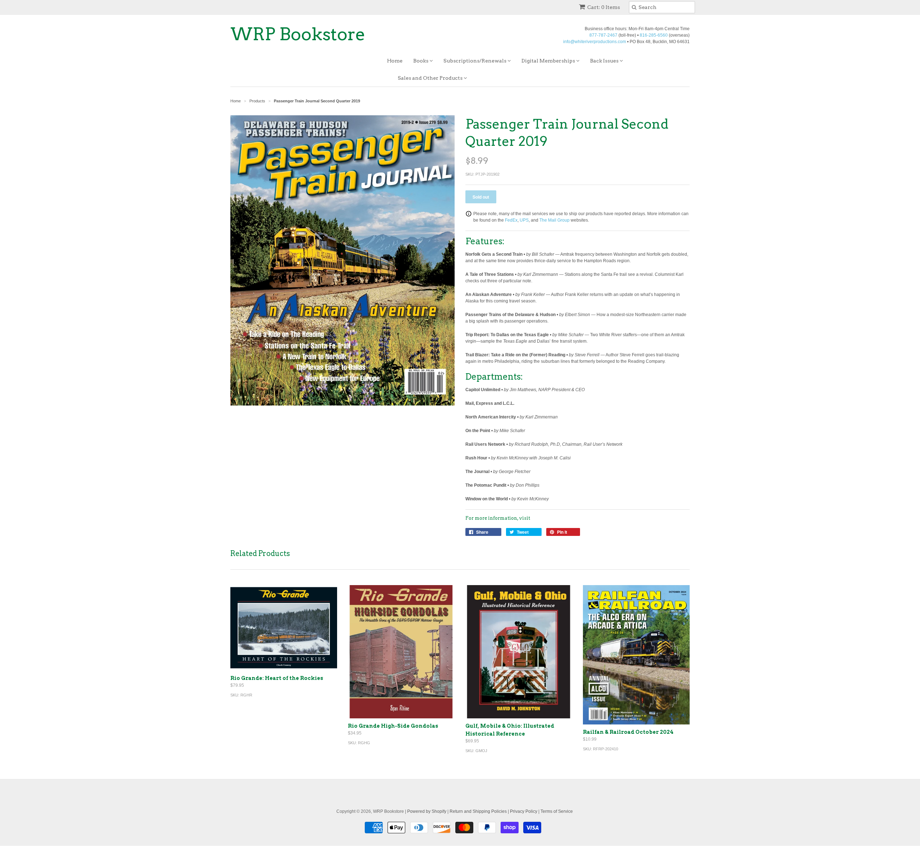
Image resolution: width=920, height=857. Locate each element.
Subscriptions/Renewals (475, 61)
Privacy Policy (523, 811)
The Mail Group (554, 220)
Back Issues (605, 61)
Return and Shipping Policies (478, 811)
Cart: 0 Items (603, 7)
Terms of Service (556, 811)
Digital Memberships (548, 61)
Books (421, 61)
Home (394, 61)
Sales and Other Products (431, 78)
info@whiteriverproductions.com (594, 41)
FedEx (511, 220)
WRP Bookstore (297, 34)
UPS (524, 220)
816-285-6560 (654, 35)
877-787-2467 (603, 35)
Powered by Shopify (426, 811)
